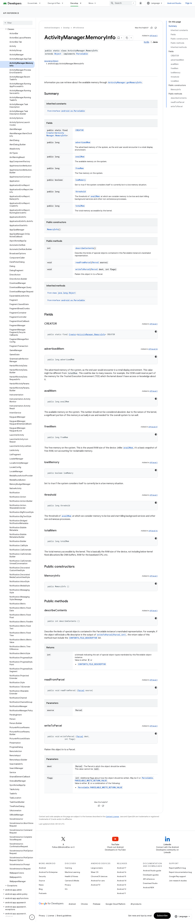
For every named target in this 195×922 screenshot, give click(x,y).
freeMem (79, 168)
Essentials (32, 3)
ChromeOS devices (99, 876)
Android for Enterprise (48, 872)
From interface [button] (66, 111)
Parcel (95, 262)
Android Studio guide (152, 870)
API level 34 (153, 349)
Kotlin (146, 42)
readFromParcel (83, 262)
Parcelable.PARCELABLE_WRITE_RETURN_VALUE (100, 787)
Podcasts (42, 893)
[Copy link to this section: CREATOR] (59, 323)
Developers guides (151, 875)
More (91, 3)
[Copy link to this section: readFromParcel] (67, 679)
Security (42, 876)
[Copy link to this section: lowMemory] (62, 462)
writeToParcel (82, 269)
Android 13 (121, 885)
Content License (112, 816)
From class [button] (61, 293)
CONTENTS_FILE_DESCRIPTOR (83, 638)
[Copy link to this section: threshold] (58, 495)
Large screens (97, 868)
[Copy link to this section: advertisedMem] (66, 349)
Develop (74, 3)
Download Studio (150, 883)
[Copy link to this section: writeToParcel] (64, 725)
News (41, 885)
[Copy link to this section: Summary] (61, 93)
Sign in (188, 3)
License (51, 916)
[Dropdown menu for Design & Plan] (63, 3)
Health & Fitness (71, 876)
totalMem (79, 206)
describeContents (84, 248)
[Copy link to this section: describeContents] (69, 610)
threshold (80, 191)
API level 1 (154, 36)
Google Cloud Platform (115, 904)
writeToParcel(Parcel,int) (111, 634)
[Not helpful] (156, 28)
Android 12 (121, 889)
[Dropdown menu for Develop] (81, 3)
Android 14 (121, 880)
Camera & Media (72, 880)
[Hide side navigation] (32, 917)
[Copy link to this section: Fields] (55, 314)
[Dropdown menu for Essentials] (41, 3)
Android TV (95, 885)
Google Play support (177, 876)
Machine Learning (72, 872)
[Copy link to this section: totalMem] (59, 530)
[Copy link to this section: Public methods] (70, 601)
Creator (50, 133)
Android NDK (148, 887)
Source (42, 880)
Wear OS (94, 872)
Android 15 (121, 876)
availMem (79, 156)
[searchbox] (17, 23)
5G (66, 889)
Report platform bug (177, 868)
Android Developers (52, 28)
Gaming (68, 868)
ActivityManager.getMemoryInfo (125, 82)
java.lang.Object (51, 61)
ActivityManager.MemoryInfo (56, 134)
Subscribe (162, 915)
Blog (41, 889)
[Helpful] (152, 28)
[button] (17, 29)
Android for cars (98, 880)
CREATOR (79, 130)
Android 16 (121, 872)
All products (136, 904)
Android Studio (174, 3)
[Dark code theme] (155, 331)
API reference (11, 13)
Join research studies (178, 880)
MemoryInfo (52, 229)
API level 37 (153, 427)
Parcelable (82, 54)
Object (57, 54)
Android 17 (121, 868)
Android (42, 868)
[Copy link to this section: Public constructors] (77, 566)
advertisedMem (82, 142)
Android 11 (121, 893)
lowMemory (80, 180)
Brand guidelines (64, 916)
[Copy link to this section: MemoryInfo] (62, 576)
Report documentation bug (180, 872)
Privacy (68, 885)
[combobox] (123, 3)
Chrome (84, 904)
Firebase (96, 904)
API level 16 (153, 531)
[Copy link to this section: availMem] (59, 391)
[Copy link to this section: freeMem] (58, 426)
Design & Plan (54, 3)
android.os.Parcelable (73, 111)
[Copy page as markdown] (127, 38)
